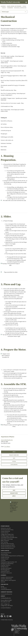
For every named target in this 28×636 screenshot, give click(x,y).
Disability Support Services (7, 536)
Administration (4, 554)
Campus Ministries (5, 531)
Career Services (4, 533)
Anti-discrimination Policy (7, 529)
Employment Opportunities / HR (9, 562)
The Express (4, 588)
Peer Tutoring (4, 542)
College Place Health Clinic (7, 534)
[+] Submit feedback (6, 608)
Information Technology (7, 539)
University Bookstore (6, 589)
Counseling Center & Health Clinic (9, 537)
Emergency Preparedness (7, 563)
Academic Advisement (6, 578)
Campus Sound (4, 559)
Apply (14, 451)
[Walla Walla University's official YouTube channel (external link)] (10, 616)
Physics (24, 6)
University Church (5, 571)
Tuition (14, 461)
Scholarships (14, 464)
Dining (2, 586)
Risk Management (5, 569)
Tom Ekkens (7, 446)
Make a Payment (5, 540)
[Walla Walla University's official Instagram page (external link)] (8, 616)
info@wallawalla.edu (6, 598)
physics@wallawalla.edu (7, 440)
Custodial (3, 560)
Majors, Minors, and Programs (14, 6)
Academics (3, 6)
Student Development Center (8, 546)
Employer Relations (5, 565)
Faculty (4, 7)
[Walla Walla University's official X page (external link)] (5, 616)
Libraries (3, 582)
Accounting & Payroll (6, 552)
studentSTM (10, 7)
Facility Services (4, 566)
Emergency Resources (6, 573)
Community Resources (6, 594)
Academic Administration (7, 577)
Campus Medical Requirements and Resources (12, 555)
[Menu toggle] (26, 2)
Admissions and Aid (5, 528)
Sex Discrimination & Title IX (8, 545)
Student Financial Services (7, 548)
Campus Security (5, 557)
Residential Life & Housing (7, 543)
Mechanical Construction (20, 7)
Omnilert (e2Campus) (6, 568)
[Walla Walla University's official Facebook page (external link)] (2, 616)
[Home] (10, 2)
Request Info (14, 493)
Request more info (14, 455)
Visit (14, 458)
